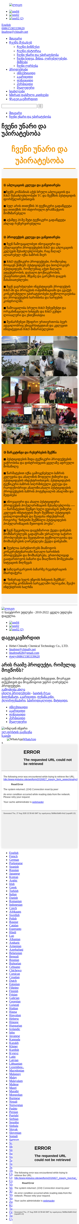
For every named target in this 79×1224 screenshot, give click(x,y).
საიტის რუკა (41, 693)
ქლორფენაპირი (14, 700)
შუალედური (25, 87)
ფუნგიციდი (25, 80)
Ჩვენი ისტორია (29, 51)
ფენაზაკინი (45, 696)
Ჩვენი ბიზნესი (28, 46)
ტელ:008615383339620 (24, 656)
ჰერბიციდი (25, 84)
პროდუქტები (18, 69)
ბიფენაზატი (10, 696)
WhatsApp (29, 739)
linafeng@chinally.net (22, 649)
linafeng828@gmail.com (24, 652)
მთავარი (15, 38)
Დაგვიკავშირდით (23, 99)
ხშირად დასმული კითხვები (29, 95)
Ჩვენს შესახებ (20, 42)
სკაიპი (6, 735)
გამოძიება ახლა (13, 689)
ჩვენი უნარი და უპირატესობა (38, 54)
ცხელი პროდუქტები (16, 693)
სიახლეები (17, 91)
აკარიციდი (25, 76)
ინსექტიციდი (26, 73)
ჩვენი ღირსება (27, 65)
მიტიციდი (60, 700)
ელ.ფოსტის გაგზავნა (17, 732)
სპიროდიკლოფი (39, 700)
